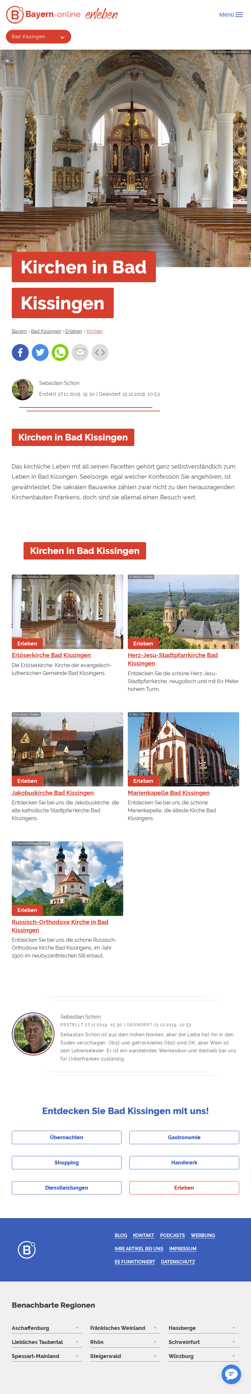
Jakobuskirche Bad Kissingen (53, 792)
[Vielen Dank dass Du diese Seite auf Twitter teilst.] (40, 352)
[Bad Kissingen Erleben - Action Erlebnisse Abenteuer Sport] (101, 13)
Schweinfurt (184, 1342)
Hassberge (182, 1328)
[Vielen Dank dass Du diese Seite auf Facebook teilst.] (20, 352)
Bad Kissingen (28, 36)
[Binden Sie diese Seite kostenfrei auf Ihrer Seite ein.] (100, 352)
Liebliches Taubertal (37, 1342)
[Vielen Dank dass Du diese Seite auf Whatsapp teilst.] (60, 352)
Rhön (97, 1342)
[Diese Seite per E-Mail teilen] (80, 352)
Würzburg (181, 1356)
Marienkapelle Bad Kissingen (169, 792)
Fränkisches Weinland (117, 1328)
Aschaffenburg (30, 1328)
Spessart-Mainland (35, 1356)
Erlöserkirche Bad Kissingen (51, 655)
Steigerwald (105, 1356)
